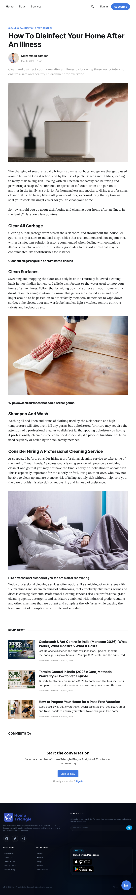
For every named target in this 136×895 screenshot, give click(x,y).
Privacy (115, 887)
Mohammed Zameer (34, 55)
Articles (40, 866)
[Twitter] (15, 838)
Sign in (103, 6)
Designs (40, 853)
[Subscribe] (129, 827)
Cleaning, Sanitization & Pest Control (30, 28)
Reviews (40, 857)
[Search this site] (92, 6)
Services (36, 6)
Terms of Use (9, 862)
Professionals (42, 870)
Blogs (22, 6)
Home (9, 6)
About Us (8, 857)
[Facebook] (6, 838)
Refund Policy (9, 870)
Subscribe (120, 6)
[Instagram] (23, 838)
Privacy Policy (10, 866)
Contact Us (8, 853)
